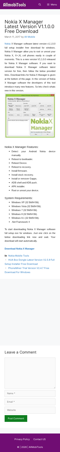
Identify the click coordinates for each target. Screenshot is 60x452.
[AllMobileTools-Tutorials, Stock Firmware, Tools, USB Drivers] (15, 4)
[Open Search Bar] (40, 4)
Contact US (39, 439)
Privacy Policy (22, 439)
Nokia (7, 43)
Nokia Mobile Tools (18, 255)
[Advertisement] (30, 310)
